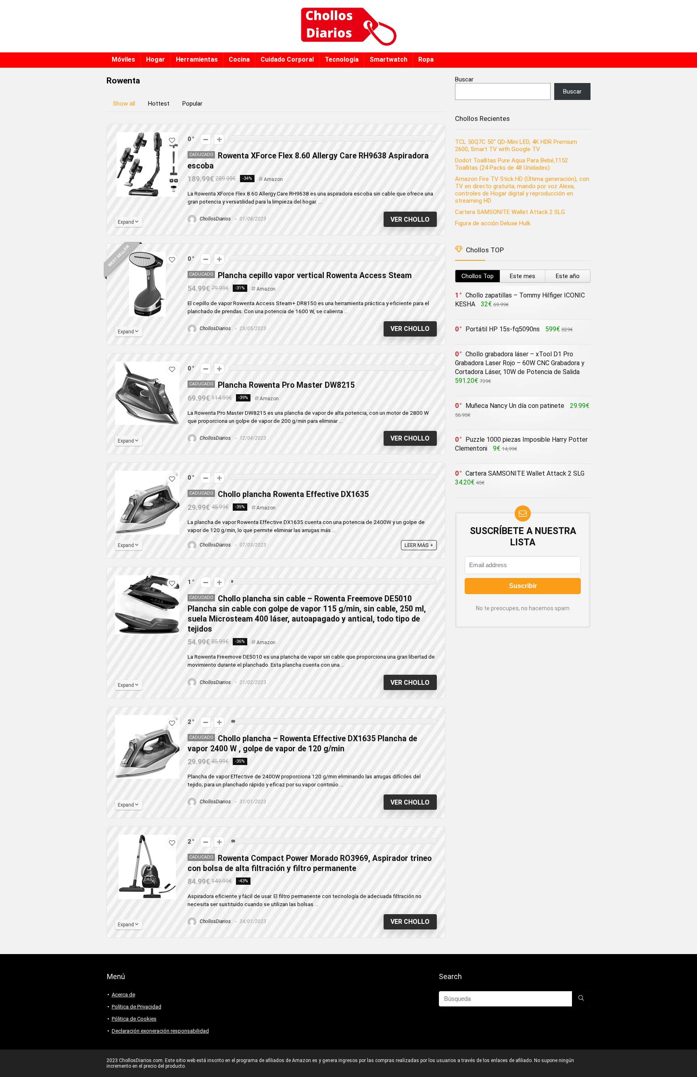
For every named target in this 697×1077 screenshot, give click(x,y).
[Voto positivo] (219, 139)
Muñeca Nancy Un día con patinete (514, 406)
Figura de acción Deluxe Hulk (492, 223)
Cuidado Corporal (287, 59)
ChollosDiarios (214, 219)
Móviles (123, 59)
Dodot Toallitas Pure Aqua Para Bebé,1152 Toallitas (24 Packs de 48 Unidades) (511, 164)
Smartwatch (388, 59)
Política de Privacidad (136, 1007)
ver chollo (410, 219)
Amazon (273, 179)
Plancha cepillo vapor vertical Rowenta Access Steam (315, 275)
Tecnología (342, 59)
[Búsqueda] (581, 998)
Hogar (155, 59)
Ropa (426, 59)
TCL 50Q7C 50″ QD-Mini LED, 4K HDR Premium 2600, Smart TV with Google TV (516, 145)
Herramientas (197, 59)
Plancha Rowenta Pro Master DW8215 (286, 385)
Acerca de (123, 995)
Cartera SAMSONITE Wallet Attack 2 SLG (510, 212)
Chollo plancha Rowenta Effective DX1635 (293, 494)
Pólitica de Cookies (134, 1019)
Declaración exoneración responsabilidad (160, 1031)
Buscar (464, 79)
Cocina (239, 59)
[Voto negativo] (205, 139)
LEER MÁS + (419, 545)
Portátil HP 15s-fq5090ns (502, 329)
